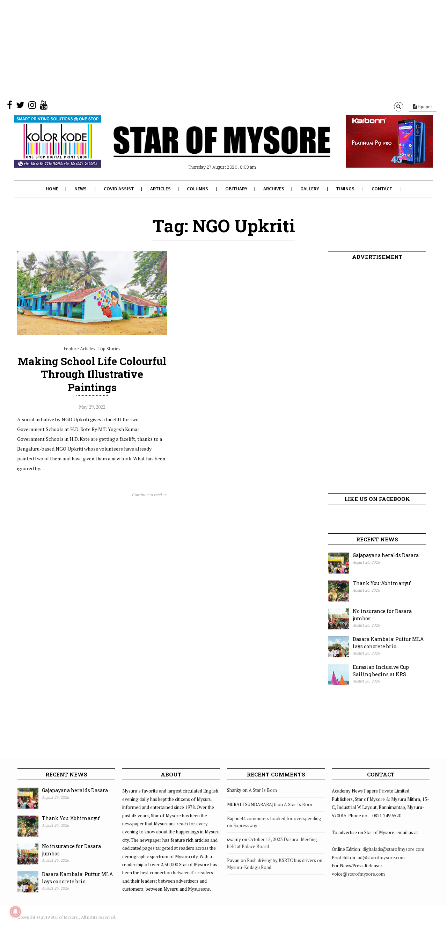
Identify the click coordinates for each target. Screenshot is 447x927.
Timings (345, 188)
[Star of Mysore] (206, 149)
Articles (160, 188)
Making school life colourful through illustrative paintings (92, 374)
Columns (197, 188)
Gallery (309, 188)
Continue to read (147, 494)
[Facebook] (9, 106)
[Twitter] (20, 106)
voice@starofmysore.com (358, 874)
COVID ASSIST (119, 188)
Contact (382, 188)
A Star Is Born (263, 790)
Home (52, 188)
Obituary (236, 188)
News (80, 188)
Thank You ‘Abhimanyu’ (382, 583)
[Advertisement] (209, 49)
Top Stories (108, 348)
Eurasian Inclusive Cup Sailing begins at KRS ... (381, 671)
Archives (273, 188)
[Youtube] (43, 106)
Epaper (424, 106)
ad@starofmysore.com (381, 857)
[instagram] (32, 106)
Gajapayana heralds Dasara (386, 555)
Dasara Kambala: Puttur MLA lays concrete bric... (388, 643)
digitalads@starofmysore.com (393, 849)
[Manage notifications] (15, 911)
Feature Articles (79, 348)
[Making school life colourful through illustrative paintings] (92, 333)
